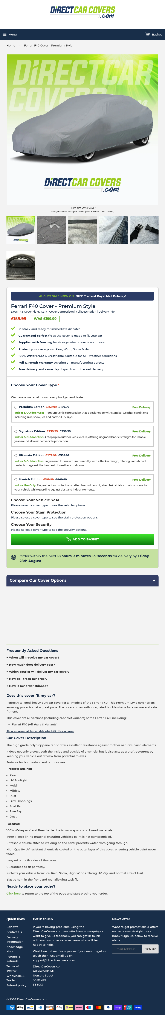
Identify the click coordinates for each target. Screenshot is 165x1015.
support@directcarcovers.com (54, 960)
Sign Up (150, 949)
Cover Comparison (61, 311)
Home (10, 45)
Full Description (86, 311)
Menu (13, 34)
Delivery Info (106, 311)
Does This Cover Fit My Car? (29, 311)
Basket (156, 34)
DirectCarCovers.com (32, 999)
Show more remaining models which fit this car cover (40, 731)
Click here (13, 893)
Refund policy (16, 985)
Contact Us (14, 932)
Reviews (12, 927)
